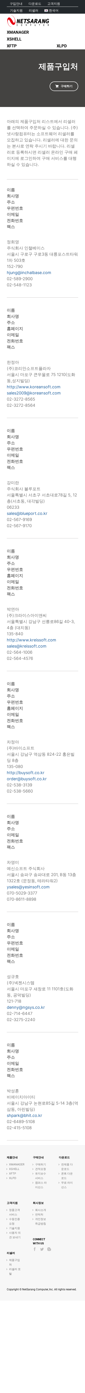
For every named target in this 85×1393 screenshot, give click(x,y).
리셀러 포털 (15, 1271)
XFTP (12, 1173)
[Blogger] (49, 1249)
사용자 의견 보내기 (15, 1235)
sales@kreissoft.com (26, 646)
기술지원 (14, 1228)
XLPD (12, 1178)
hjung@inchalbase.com (29, 272)
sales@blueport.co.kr (27, 513)
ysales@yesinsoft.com (28, 887)
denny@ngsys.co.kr (26, 1007)
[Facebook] (34, 1249)
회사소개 (40, 1210)
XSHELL (14, 1169)
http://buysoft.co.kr (25, 772)
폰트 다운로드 (67, 1176)
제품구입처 (14, 1262)
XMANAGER (15, 1164)
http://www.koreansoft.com (34, 386)
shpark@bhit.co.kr (24, 1115)
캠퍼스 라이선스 (41, 1185)
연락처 (39, 1214)
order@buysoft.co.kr (27, 778)
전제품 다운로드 (67, 1167)
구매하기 (40, 1164)
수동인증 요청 (14, 1221)
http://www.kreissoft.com (31, 640)
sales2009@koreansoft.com (34, 393)
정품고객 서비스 (14, 1212)
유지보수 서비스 (40, 1176)
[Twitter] (42, 1249)
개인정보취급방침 (40, 1221)
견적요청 (40, 1169)
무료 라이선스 (67, 1185)
